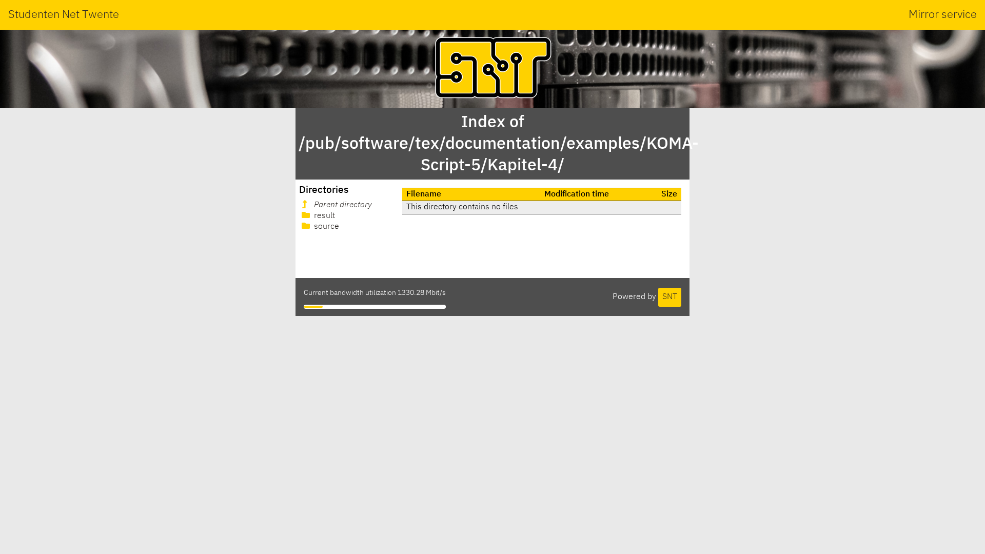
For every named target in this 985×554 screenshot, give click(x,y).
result (323, 216)
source (325, 227)
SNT (669, 297)
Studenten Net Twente (63, 15)
